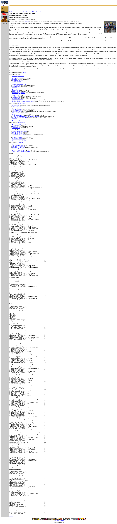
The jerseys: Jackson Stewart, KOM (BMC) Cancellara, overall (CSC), (23, 101)
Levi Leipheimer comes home (17, 110)
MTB (26, 5)
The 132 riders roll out (16, 90)
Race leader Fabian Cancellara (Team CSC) (19, 131)
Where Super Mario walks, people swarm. (19, 146)
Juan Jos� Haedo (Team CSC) (17, 132)
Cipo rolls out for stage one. (16, 106)
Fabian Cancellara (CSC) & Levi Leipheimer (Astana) (21, 124)
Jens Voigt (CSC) (15, 96)
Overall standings (20, 11)
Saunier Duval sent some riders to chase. (19, 84)
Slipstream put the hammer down (17, 99)
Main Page (11, 11)
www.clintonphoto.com (21, 122)
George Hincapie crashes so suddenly (18, 139)
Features (20, 5)
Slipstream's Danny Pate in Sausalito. (18, 148)
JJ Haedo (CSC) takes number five (18, 76)
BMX (28, 5)
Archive (58, 520)
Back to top (11, 516)
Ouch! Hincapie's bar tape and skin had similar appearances (22, 100)
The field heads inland (16, 144)
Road (24, 5)
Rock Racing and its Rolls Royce (17, 145)
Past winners (3, 11)
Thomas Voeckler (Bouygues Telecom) (18, 93)
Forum (50, 5)
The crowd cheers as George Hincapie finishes (20, 140)
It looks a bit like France (16, 86)
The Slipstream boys (15, 98)
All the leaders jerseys (16, 128)
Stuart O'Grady (14, 118)
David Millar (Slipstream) (16, 97)
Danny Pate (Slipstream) (16, 89)
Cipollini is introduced (16, 105)
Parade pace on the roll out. (16, 81)
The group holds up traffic (16, 91)
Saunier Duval (14, 87)
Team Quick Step (15, 123)
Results (15, 11)
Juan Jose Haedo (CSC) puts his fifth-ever (19, 150)
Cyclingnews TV (11, 5)
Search (48, 5)
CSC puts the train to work (16, 85)
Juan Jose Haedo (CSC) (16, 125)
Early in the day (14, 79)
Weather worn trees (15, 83)
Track (35, 5)
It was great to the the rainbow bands (18, 119)
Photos (38, 5)
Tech (18, 5)
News (16, 5)
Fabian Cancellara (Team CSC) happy (18, 134)
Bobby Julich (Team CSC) (16, 109)
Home (2, 6)
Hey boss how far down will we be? (18, 115)
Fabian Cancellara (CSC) (16, 127)
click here (24, 72)
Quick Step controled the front (17, 111)
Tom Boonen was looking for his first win (19, 113)
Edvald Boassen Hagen (16, 114)
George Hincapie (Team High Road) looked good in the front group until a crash (25, 116)
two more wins (26, 21)
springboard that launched (27, 20)
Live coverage (3, 7)
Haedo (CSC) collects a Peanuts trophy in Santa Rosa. (21, 151)
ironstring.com (20, 142)
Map (1, 10)
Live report (31, 11)
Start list (2, 8)
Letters (45, 5)
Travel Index (62, 520)
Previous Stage (35, 11)
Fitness (41, 5)
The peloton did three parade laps (18, 147)
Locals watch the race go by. (17, 94)
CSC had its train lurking (16, 112)
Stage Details (25, 11)
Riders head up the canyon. (16, 82)
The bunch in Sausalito (16, 78)
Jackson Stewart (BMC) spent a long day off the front (21, 149)
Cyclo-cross (32, 5)
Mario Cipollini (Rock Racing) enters (18, 137)
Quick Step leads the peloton (17, 138)
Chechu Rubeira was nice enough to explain (19, 117)
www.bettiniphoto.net (21, 103)
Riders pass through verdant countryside (19, 88)
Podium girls (14, 126)
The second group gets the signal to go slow (19, 120)
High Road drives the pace (16, 95)
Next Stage (40, 11)
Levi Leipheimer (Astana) (16, 77)
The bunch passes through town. (17, 80)
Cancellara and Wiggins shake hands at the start (20, 104)
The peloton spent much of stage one (18, 92)
